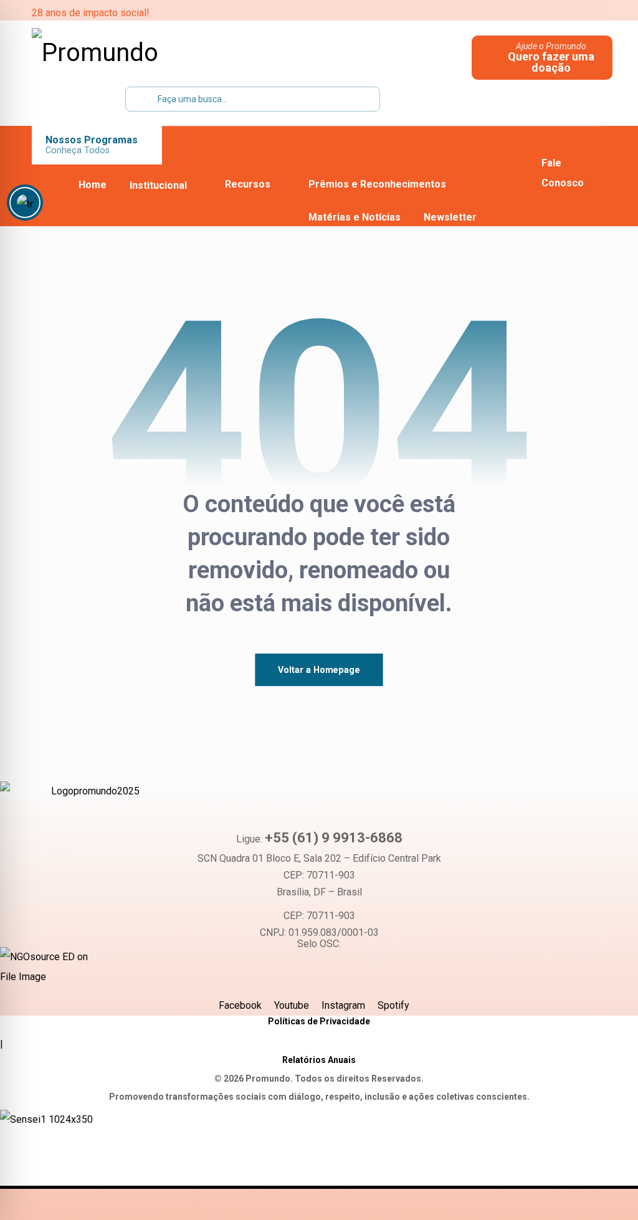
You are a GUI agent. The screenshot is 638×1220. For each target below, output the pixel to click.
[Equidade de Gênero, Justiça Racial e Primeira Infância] (110, 53)
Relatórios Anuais (319, 1060)
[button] (497, 12)
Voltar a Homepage (318, 669)
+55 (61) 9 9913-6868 (333, 838)
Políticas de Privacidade (319, 1021)
